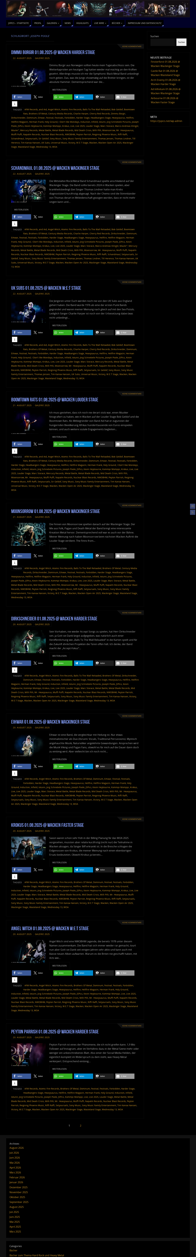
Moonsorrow (108, 130)
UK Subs (45, 142)
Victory (71, 142)
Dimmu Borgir (118, 113)
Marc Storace (107, 126)
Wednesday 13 (43, 146)
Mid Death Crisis (82, 130)
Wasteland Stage (26, 146)
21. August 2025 (22, 405)
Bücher (13, 1250)
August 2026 (16, 1147)
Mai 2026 (14, 1162)
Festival (50, 117)
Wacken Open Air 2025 (110, 142)
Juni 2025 (14, 1217)
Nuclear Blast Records (52, 134)
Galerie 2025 (42, 58)
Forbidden (69, 117)
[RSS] (192, 512)
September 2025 (18, 1202)
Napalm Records (31, 134)
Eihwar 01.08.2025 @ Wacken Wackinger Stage (50, 722)
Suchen (154, 36)
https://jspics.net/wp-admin (166, 121)
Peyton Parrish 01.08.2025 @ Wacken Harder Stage (55, 1031)
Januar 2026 (16, 1182)
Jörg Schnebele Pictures (119, 121)
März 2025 (15, 1231)
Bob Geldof (117, 109)
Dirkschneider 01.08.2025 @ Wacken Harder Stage (54, 618)
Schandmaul (17, 138)
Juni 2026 (14, 1157)
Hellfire (130, 117)
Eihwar (41, 117)
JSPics (21, 126)
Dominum (32, 117)
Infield (94, 121)
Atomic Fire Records (71, 109)
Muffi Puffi (16, 134)
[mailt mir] (192, 506)
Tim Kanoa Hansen (30, 142)
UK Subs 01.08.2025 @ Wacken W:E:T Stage (46, 288)
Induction (85, 121)
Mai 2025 (14, 1221)
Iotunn (102, 121)
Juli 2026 (14, 1152)
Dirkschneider (18, 117)
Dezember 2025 (18, 1187)
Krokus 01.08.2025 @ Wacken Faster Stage (47, 825)
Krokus (65, 126)
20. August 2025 (22, 624)
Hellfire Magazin (19, 121)
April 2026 (15, 1167)
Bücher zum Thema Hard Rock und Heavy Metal (36, 1255)
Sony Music (55, 138)
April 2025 (15, 1226)
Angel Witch (54, 109)
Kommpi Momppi (52, 126)
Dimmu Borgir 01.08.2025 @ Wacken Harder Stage (53, 52)
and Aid (43, 109)
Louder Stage (92, 126)
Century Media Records (60, 113)
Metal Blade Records (62, 130)
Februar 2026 (17, 1177)
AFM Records (31, 109)
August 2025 (16, 1207)
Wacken (93, 142)
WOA (54, 146)
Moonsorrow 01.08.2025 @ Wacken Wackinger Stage (55, 511)
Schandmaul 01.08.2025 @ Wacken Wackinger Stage (55, 168)
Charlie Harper (81, 113)
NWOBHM (70, 134)
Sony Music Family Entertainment (79, 138)
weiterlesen (59, 89)
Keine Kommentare (131, 46)
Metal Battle (45, 130)
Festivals (59, 117)
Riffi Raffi (122, 134)
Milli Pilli (96, 130)
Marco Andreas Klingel (126, 126)
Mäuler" (15, 130)
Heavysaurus (118, 117)
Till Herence (108, 258)
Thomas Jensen (105, 138)
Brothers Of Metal (38, 113)
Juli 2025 (14, 1212)
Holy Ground (51, 121)
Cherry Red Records (100, 113)
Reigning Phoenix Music (104, 134)
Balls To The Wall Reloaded (96, 109)
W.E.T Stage (82, 142)
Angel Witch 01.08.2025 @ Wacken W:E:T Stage (50, 928)
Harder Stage (83, 117)
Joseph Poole (111, 241)
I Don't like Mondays (69, 121)
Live (72, 126)
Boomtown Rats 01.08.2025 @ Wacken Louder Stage (54, 399)
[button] (21, 97)
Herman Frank (36, 121)
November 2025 (18, 1192)
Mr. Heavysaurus (125, 130)
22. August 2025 (22, 58)
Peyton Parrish (83, 134)
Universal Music (59, 142)
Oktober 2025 (17, 1197)
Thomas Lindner (123, 138)
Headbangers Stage (101, 117)
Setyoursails (31, 138)
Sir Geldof (44, 138)
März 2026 (15, 1172)
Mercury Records (29, 130)
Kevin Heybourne (33, 126)
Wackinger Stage (97, 262)
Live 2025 (80, 126)
